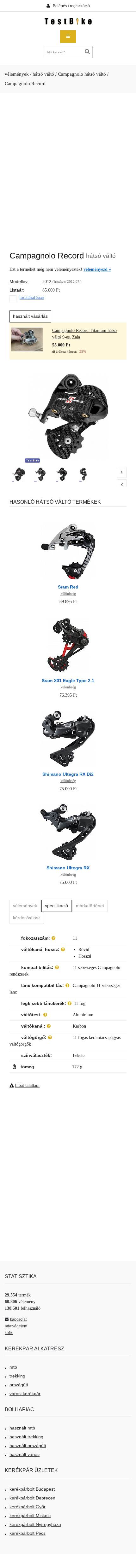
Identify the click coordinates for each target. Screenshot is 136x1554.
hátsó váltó (43, 74)
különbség (68, 593)
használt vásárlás (30, 316)
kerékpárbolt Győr (27, 1506)
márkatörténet (90, 905)
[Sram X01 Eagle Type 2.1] (68, 616)
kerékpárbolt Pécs (27, 1533)
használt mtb (22, 1427)
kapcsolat (18, 1319)
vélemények (17, 74)
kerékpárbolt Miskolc (30, 1515)
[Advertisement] (68, 169)
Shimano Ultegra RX (68, 867)
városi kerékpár (24, 1393)
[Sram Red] (68, 522)
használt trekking (26, 1436)
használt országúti (27, 1445)
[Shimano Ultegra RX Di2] (68, 709)
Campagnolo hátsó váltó (82, 74)
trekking (17, 1375)
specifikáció (56, 905)
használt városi (24, 1454)
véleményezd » (97, 269)
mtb (13, 1367)
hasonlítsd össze (32, 297)
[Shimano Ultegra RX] (68, 803)
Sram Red (68, 586)
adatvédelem (16, 1326)
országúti (18, 1384)
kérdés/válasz (26, 917)
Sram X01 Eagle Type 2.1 (68, 680)
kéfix (9, 1333)
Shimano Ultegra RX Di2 (68, 774)
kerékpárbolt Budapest (32, 1489)
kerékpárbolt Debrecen (32, 1497)
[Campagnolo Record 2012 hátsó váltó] (18, 474)
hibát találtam (27, 1085)
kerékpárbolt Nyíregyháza (35, 1524)
